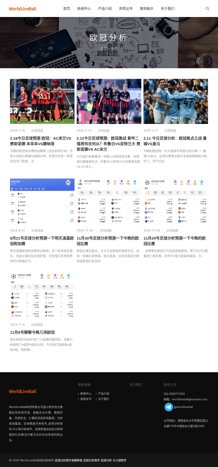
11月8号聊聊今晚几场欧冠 (32, 332)
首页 (66, 8)
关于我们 (167, 8)
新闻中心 (84, 8)
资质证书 (126, 8)
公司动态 (37, 130)
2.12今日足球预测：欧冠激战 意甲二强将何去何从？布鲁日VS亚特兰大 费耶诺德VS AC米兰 (108, 144)
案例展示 (146, 8)
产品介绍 (105, 8)
